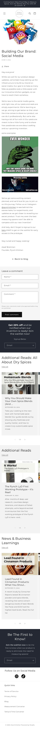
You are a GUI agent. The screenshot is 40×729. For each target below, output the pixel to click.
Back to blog (21, 259)
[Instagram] (16, 678)
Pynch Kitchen (16, 725)
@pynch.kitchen (9, 207)
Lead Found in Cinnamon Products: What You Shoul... (17, 582)
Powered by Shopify (28, 725)
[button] (4, 13)
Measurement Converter (14, 707)
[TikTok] (23, 678)
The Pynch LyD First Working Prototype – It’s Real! (19, 489)
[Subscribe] (33, 345)
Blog (6, 701)
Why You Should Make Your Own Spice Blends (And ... (18, 401)
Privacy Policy (10, 696)
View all (5, 367)
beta (4, 230)
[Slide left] (15, 439)
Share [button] (6, 66)
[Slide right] (24, 439)
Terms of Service (11, 691)
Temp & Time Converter (14, 712)
